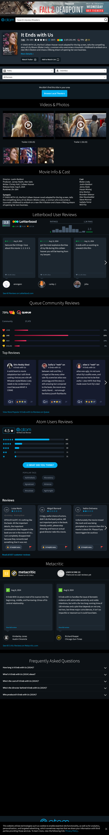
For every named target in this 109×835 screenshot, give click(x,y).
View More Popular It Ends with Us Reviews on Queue (26, 412)
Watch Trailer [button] (27, 59)
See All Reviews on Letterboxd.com (18, 293)
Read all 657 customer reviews (16, 554)
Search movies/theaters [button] (28, 19)
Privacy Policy (71, 830)
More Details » (27, 53)
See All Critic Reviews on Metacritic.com (20, 645)
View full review (11, 627)
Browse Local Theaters (54, 93)
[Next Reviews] (105, 262)
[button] (28, 71)
